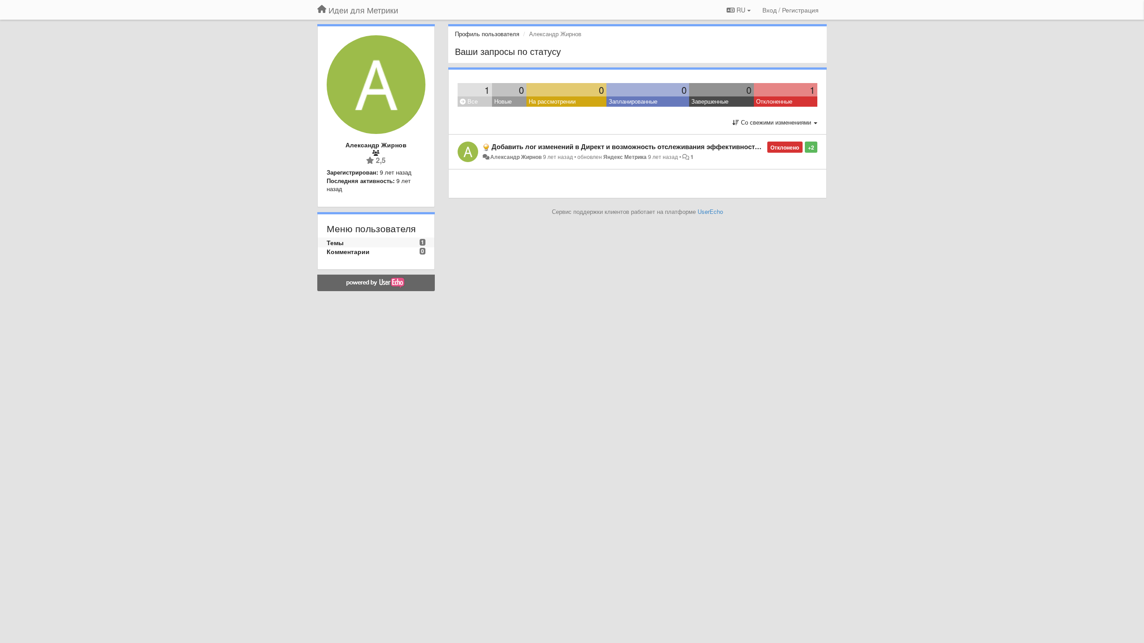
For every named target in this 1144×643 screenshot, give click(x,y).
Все (472, 101)
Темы (335, 242)
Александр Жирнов (516, 157)
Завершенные (709, 101)
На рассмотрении (552, 101)
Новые (503, 101)
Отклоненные (774, 101)
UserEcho (710, 211)
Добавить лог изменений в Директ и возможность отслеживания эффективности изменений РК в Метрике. (667, 146)
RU (741, 9)
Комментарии (348, 251)
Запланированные (633, 101)
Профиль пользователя (487, 33)
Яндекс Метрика (625, 157)
